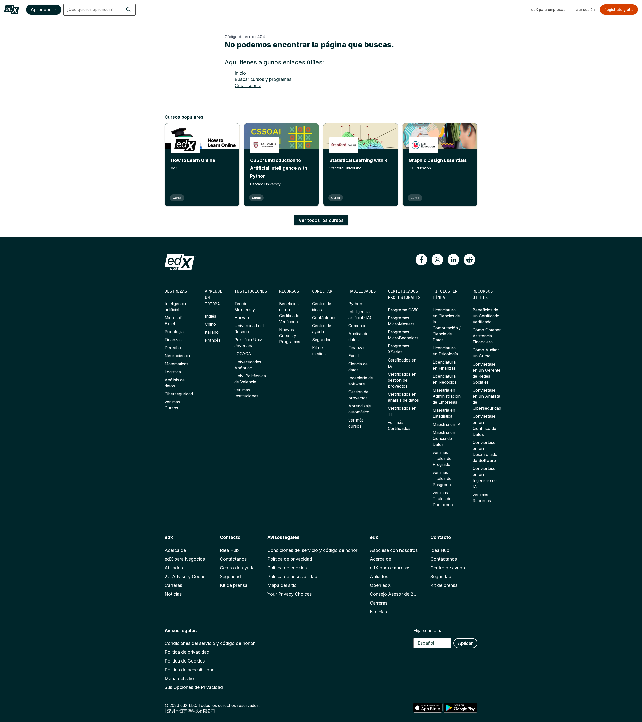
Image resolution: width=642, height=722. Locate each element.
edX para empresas (548, 9)
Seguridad (321, 339)
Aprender (41, 9)
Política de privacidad (289, 559)
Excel (353, 355)
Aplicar (465, 643)
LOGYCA (242, 353)
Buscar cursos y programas (263, 79)
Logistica (173, 371)
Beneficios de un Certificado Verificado (486, 315)
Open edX (380, 585)
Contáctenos (324, 317)
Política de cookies (287, 567)
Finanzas (173, 339)
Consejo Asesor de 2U (393, 594)
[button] (128, 9)
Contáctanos (233, 559)
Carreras (173, 585)
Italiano (212, 332)
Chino (210, 324)
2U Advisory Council (186, 576)
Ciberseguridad (179, 393)
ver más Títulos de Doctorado (443, 498)
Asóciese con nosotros (394, 550)
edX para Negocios (185, 559)
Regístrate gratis (618, 9)
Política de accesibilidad (292, 576)
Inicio (240, 73)
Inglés (210, 316)
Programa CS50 (403, 309)
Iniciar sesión (583, 9)
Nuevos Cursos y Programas (289, 335)
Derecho (173, 347)
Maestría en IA (447, 424)
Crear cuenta (248, 85)
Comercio (357, 325)
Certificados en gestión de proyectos (402, 380)
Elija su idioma (428, 630)
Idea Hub (229, 550)
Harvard (242, 317)
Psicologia (174, 331)
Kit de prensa (233, 585)
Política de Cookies (185, 661)
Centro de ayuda (237, 567)
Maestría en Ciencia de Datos (444, 438)
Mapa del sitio (282, 585)
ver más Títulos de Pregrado (442, 458)
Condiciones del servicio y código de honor (312, 550)
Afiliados (174, 567)
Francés (212, 340)
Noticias (173, 594)
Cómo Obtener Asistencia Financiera (487, 335)
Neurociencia (177, 355)
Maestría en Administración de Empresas (447, 396)
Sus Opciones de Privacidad (194, 687)
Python (355, 303)
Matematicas (176, 363)
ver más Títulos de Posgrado (442, 478)
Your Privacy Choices (289, 594)
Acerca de (175, 550)
